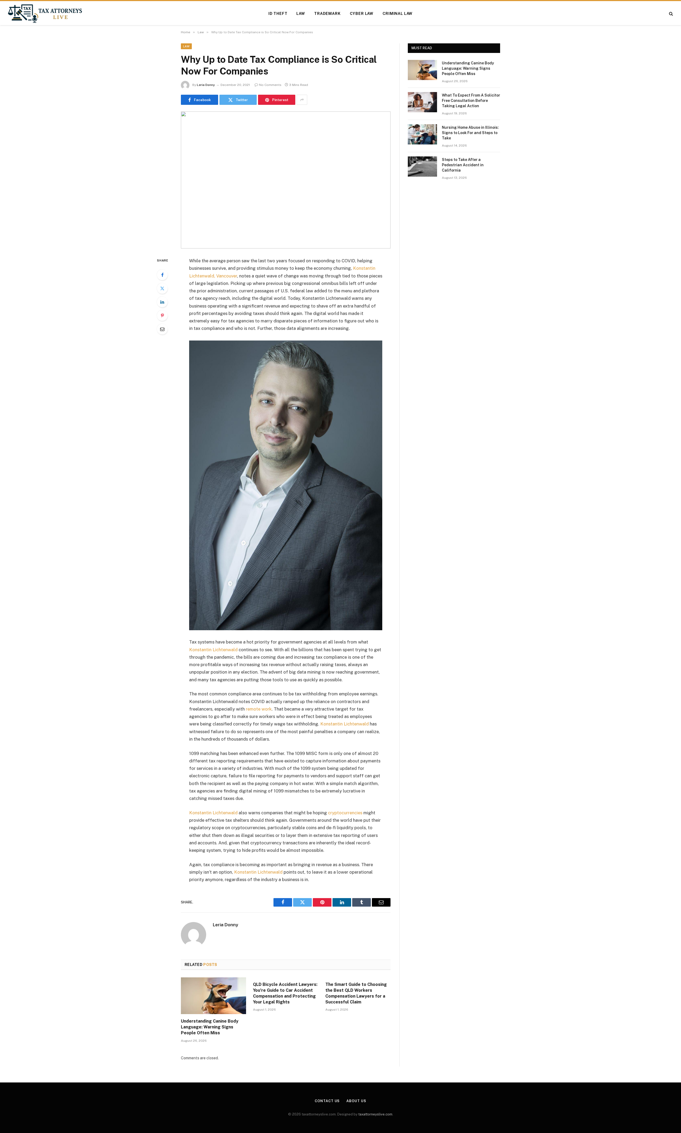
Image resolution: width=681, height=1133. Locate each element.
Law (300, 13)
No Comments (270, 85)
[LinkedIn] (162, 302)
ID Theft (278, 13)
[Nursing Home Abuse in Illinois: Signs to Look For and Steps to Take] (422, 134)
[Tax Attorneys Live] (45, 13)
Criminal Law (398, 13)
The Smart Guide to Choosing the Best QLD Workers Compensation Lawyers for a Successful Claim (356, 993)
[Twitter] (162, 288)
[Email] (162, 329)
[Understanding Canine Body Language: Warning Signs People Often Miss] (213, 995)
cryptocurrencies (344, 812)
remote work (258, 709)
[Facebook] (162, 274)
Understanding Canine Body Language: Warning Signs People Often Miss (209, 1027)
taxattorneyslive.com (375, 1114)
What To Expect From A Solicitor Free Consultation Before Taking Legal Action (471, 100)
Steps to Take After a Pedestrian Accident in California (463, 164)
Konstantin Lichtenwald (213, 649)
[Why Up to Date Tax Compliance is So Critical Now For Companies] (286, 179)
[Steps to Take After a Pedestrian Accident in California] (422, 166)
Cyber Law (362, 13)
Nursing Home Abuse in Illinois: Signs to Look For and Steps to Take (470, 132)
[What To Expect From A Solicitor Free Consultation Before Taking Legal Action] (422, 102)
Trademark (327, 13)
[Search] (670, 14)
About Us (356, 1101)
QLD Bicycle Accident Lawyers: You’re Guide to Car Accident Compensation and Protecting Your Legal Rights (285, 993)
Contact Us (327, 1101)
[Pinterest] (162, 315)
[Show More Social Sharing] (302, 100)
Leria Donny (206, 85)
